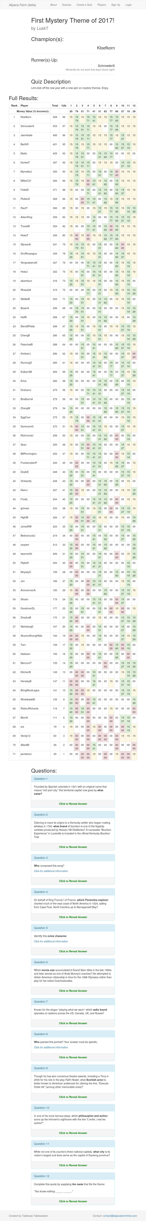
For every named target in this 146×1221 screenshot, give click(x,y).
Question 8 (41, 1034)
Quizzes (66, 4)
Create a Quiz (84, 4)
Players (102, 4)
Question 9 (41, 1068)
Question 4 (41, 892)
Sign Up (115, 4)
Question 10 (41, 1108)
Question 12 (41, 1176)
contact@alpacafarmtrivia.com (120, 1215)
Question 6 (41, 962)
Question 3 (41, 858)
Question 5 (41, 928)
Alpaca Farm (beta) (22, 4)
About (53, 4)
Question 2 (41, 814)
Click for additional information (51, 871)
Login (129, 4)
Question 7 (41, 1001)
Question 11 (41, 1144)
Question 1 (41, 779)
